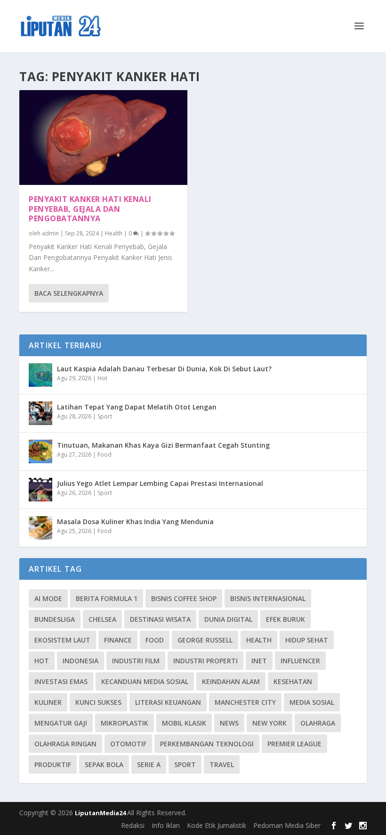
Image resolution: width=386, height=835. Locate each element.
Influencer (300, 660)
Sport (104, 416)
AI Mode (48, 598)
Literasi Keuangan (168, 702)
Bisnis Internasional (268, 598)
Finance (118, 639)
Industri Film (136, 660)
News (229, 722)
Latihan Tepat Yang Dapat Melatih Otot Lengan (137, 406)
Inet (259, 660)
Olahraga (317, 722)
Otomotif (128, 743)
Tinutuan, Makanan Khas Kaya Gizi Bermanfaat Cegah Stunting (163, 445)
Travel (221, 764)
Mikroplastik (124, 722)
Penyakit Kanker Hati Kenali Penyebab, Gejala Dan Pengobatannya (90, 209)
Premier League (294, 743)
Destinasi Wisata (160, 619)
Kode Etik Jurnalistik (216, 825)
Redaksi (133, 825)
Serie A (149, 764)
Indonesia (80, 660)
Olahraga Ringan (65, 743)
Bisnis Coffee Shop (184, 598)
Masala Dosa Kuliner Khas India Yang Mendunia (135, 521)
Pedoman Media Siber (287, 825)
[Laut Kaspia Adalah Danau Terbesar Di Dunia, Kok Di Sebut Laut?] (40, 375)
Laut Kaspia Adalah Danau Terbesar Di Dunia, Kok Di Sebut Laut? (164, 368)
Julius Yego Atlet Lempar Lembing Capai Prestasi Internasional (160, 483)
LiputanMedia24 (101, 813)
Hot (102, 378)
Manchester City (245, 702)
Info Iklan (166, 825)
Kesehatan (292, 681)
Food (104, 455)
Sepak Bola (104, 764)
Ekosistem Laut (62, 639)
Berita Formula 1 (106, 598)
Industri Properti (205, 660)
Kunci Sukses (98, 702)
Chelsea (102, 619)
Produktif (52, 764)
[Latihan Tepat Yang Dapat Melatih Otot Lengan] (40, 413)
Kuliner (48, 702)
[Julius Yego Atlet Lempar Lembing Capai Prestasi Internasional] (40, 489)
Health (113, 233)
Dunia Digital (228, 619)
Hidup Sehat (306, 639)
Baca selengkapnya (68, 293)
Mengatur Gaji (60, 722)
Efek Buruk (285, 619)
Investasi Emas (61, 681)
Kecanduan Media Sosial (144, 681)
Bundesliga (54, 619)
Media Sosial (312, 702)
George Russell (205, 639)
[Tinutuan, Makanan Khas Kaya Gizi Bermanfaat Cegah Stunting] (40, 451)
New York (269, 722)
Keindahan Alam (231, 681)
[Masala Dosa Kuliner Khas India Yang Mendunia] (40, 528)
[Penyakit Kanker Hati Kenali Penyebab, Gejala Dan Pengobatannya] (103, 137)
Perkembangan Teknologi (207, 743)
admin (50, 233)
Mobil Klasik (184, 722)
